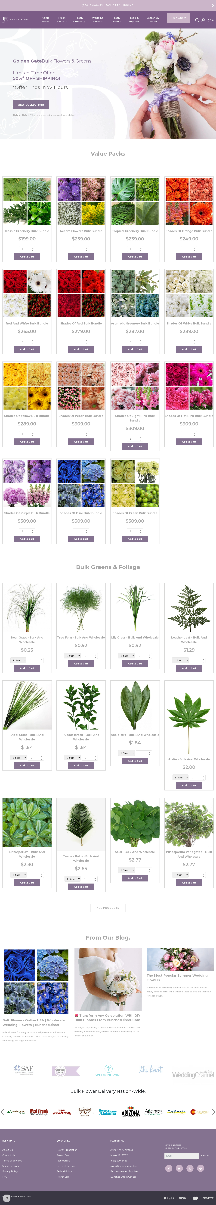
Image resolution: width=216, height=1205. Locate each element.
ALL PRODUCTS (108, 907)
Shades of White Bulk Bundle (189, 323)
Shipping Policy (10, 1166)
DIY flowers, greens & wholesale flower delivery (45, 115)
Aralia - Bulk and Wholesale (189, 759)
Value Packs (46, 19)
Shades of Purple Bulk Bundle (27, 513)
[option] (108, 83)
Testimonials (63, 1160)
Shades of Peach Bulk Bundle (81, 416)
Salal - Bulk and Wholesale (135, 852)
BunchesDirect (23, 1196)
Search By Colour (153, 19)
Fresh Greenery (79, 19)
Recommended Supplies (124, 1171)
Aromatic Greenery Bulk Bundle (135, 323)
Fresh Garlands (116, 19)
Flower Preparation (66, 1149)
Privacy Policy (10, 1171)
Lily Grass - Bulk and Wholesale (135, 637)
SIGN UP (205, 1156)
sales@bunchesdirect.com (124, 1166)
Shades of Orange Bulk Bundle (189, 231)
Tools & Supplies (134, 19)
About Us (7, 1149)
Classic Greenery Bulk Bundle (27, 231)
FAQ (4, 1176)
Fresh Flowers (62, 19)
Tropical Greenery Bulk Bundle (135, 231)
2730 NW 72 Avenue (121, 1149)
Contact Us (8, 1155)
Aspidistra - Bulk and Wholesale (135, 735)
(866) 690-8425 (118, 1160)
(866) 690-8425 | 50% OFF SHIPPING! (108, 5)
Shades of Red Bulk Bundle (81, 323)
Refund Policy (64, 1171)
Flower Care (63, 1155)
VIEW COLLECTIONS (31, 104)
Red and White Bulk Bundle (27, 323)
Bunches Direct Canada (123, 1176)
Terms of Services (12, 1160)
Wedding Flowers (97, 19)
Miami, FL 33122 (119, 1155)
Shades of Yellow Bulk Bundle (27, 416)
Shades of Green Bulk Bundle (135, 513)
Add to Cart (27, 256)
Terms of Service (65, 1166)
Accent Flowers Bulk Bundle (81, 231)
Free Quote (178, 17)
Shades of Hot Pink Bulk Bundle (189, 416)
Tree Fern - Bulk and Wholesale (81, 637)
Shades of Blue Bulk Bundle (81, 513)
